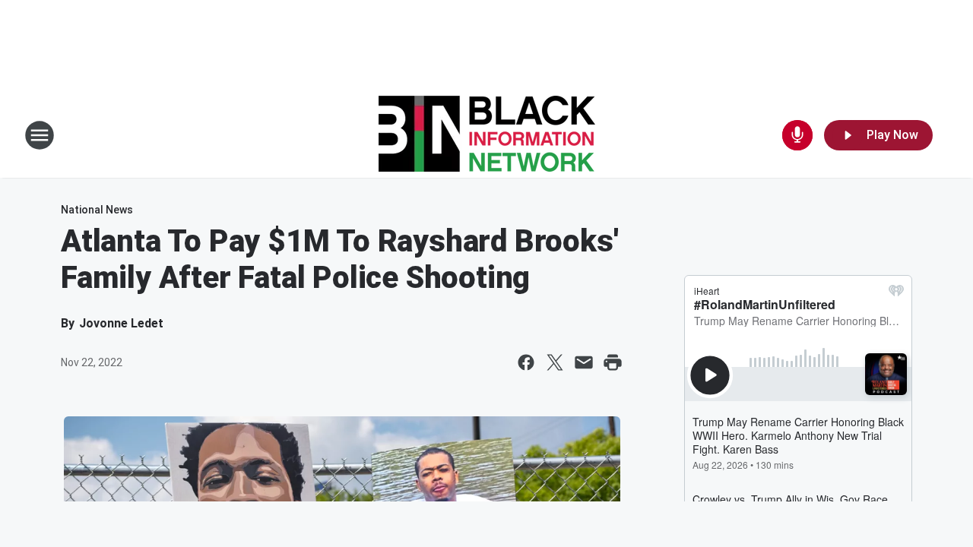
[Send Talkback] (797, 135)
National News (97, 210)
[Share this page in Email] (583, 362)
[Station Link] (487, 135)
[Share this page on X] (555, 362)
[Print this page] (612, 362)
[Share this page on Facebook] (526, 362)
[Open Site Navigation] (39, 135)
